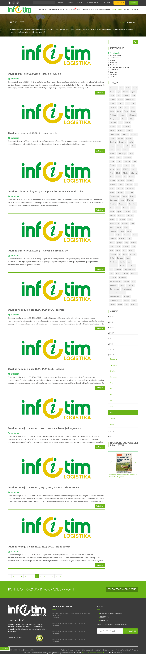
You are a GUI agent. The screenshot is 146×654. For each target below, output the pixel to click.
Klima (118, 150)
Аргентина (122, 277)
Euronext (120, 258)
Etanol (126, 111)
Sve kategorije (115, 53)
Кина (111, 273)
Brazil (135, 88)
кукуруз (119, 242)
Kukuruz (125, 92)
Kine (133, 146)
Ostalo (112, 77)
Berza (118, 250)
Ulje (120, 107)
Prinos (130, 130)
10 (52, 576)
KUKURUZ (113, 285)
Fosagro (125, 223)
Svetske (129, 184)
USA (134, 161)
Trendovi (120, 192)
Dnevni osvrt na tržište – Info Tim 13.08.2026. (68, 623)
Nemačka (113, 239)
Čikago (119, 227)
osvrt (120, 304)
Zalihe (112, 161)
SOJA (122, 285)
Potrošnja (127, 157)
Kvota (122, 200)
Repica (112, 157)
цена (111, 250)
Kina (133, 103)
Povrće (112, 215)
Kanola (125, 208)
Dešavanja (113, 74)
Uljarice (112, 99)
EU (119, 126)
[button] (111, 465)
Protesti (118, 270)
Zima (132, 208)
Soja (118, 92)
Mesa (111, 150)
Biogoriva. (122, 142)
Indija (131, 142)
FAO (120, 123)
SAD (132, 107)
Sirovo (130, 219)
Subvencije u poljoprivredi (119, 67)
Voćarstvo (113, 63)
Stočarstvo (114, 70)
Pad (111, 208)
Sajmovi (112, 60)
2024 (111, 242)
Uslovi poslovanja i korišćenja (91, 650)
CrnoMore (131, 266)
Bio (133, 165)
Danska (122, 115)
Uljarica (125, 173)
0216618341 (104, 620)
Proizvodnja (130, 99)
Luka (128, 258)
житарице (113, 231)
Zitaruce (130, 200)
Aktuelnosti (117, 10)
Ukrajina (112, 103)
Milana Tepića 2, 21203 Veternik (111, 614)
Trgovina (113, 107)
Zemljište (113, 142)
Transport (113, 266)
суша (111, 246)
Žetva (112, 92)
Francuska (129, 192)
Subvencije (122, 154)
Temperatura (114, 196)
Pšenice (112, 138)
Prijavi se (135, 650)
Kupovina (122, 204)
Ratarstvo (113, 72)
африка (133, 242)
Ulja (111, 270)
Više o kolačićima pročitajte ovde (93, 653)
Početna (61, 3)
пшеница (126, 246)
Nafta (127, 146)
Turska (120, 138)
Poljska (118, 235)
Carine (126, 165)
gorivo (112, 169)
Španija (134, 92)
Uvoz (118, 96)
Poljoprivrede (114, 119)
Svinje (112, 96)
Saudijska (113, 204)
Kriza (135, 235)
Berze (79, 10)
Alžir (134, 169)
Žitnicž (131, 250)
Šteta (111, 227)
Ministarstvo (132, 115)
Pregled (112, 130)
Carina (131, 177)
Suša (132, 223)
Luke (129, 262)
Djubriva (133, 134)
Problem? (5, 648)
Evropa (126, 150)
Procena (112, 154)
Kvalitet (121, 239)
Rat (125, 177)
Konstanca (113, 262)
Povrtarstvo (114, 65)
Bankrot (125, 134)
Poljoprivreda (114, 134)
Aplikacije (106, 3)
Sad (118, 169)
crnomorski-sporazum (117, 293)
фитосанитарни (115, 281)
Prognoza (126, 126)
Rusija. (112, 258)
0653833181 (104, 617)
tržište (134, 300)
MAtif (118, 173)
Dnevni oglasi (45, 10)
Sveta (112, 192)
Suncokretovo (114, 223)
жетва (129, 231)
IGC (111, 177)
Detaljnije (99, 92)
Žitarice (112, 126)
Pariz (111, 173)
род (126, 242)
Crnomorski (130, 188)
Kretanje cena (58, 10)
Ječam (112, 146)
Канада (125, 273)
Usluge (70, 3)
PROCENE (130, 285)
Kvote (112, 212)
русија (122, 231)
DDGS (119, 161)
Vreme (122, 219)
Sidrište (122, 262)
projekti (134, 304)
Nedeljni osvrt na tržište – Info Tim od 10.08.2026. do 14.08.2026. (71, 614)
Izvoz (126, 107)
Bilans (119, 111)
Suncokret (113, 88)
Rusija (133, 111)
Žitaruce (134, 173)
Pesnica (118, 177)
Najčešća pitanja (93, 3)
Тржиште (113, 277)
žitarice (126, 300)
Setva (121, 184)
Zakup (132, 196)
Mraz (119, 157)
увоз (117, 273)
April (119, 165)
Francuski (113, 254)
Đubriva (127, 161)
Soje (129, 239)
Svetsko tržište (115, 55)
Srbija (112, 111)
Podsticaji (113, 115)
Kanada (112, 181)
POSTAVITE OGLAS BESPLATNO (122, 589)
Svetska (120, 99)
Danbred (113, 123)
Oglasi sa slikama (131, 10)
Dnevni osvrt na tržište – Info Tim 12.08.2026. (68, 631)
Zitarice (120, 188)
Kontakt (77, 650)
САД (133, 246)
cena (126, 304)
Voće (134, 212)
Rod (127, 103)
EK (136, 184)
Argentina (113, 184)
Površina (127, 235)
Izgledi (119, 212)
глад (118, 246)
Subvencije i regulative (100, 10)
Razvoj (112, 188)
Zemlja (118, 208)
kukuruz (126, 281)
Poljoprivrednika (129, 270)
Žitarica (112, 165)
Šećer (128, 88)
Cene (124, 119)
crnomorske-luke (115, 297)
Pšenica (126, 96)
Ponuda (127, 212)
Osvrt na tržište (115, 58)
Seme (111, 219)
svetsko (112, 304)
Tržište (131, 119)
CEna (111, 235)
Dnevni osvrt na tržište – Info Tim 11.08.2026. (68, 639)
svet (133, 281)
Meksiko (121, 181)
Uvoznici (132, 254)
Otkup (119, 146)
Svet (133, 96)
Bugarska (121, 130)
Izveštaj (127, 123)
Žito (124, 250)
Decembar (132, 204)
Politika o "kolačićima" (123, 650)
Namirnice (121, 215)
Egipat (131, 154)
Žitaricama (113, 200)
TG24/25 (126, 169)
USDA (121, 103)
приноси (133, 273)
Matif (126, 227)
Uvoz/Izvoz (70, 10)
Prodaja (124, 196)
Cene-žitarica (114, 289)
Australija (130, 181)
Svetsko (130, 215)
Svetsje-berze (126, 289)
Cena (121, 88)
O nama (79, 3)
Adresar (86, 10)
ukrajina (127, 297)
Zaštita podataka (108, 650)
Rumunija (129, 138)
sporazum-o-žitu (115, 300)
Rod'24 (122, 266)
